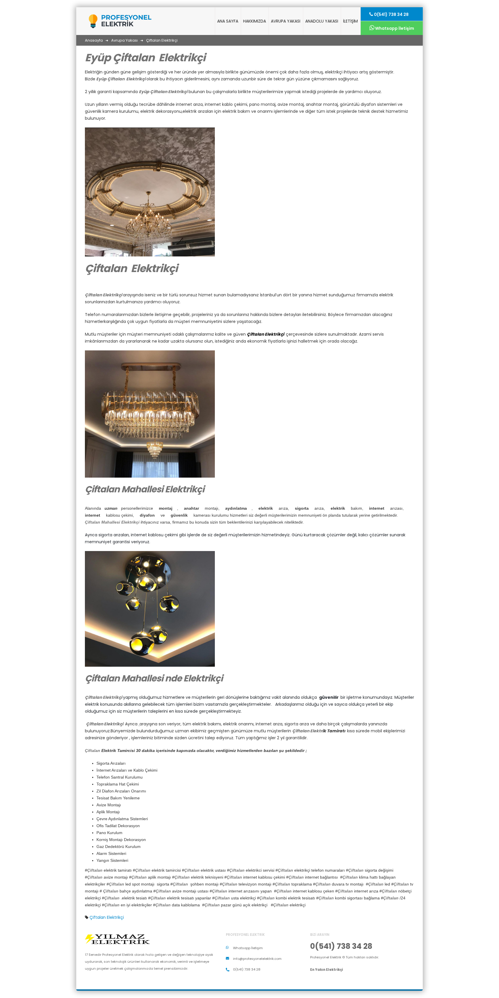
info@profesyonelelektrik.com (257, 958)
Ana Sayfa (227, 21)
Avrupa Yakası (285, 21)
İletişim (350, 21)
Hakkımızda (254, 21)
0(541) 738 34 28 (391, 14)
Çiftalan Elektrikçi (107, 917)
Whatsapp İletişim (394, 28)
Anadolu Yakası (321, 21)
